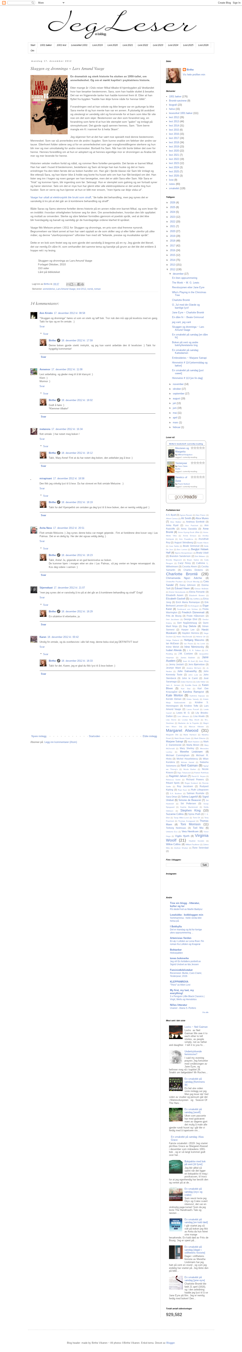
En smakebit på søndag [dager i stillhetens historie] (195, 1249)
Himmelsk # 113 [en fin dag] (187, 378)
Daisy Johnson (188, 585)
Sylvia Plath (194, 814)
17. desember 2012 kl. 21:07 (69, 587)
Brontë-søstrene (178, 100)
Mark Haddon (194, 742)
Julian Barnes (187, 682)
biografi (173, 104)
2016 (173, 250)
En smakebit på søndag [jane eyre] (195, 1279)
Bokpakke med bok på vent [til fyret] (195, 1163)
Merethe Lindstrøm (191, 751)
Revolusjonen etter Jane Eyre (188, 287)
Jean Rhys (204, 661)
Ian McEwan (172, 643)
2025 (173, 207)
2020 (173, 231)
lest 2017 (174, 138)
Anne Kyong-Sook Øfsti (188, 532)
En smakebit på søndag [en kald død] (196, 1221)
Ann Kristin (46, 313)
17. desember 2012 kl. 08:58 (69, 313)
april (175, 417)
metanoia (45, 429)
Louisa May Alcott (190, 720)
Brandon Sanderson (180, 556)
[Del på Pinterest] (82, 284)
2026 (173, 202)
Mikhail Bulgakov (185, 455)
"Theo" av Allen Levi (180, 984)
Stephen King (190, 810)
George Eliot (190, 619)
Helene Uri (200, 637)
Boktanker (176, 949)
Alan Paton (201, 515)
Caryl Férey (184, 563)
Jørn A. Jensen (173, 685)
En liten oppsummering (184, 277)
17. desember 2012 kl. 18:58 (68, 478)
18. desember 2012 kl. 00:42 (63, 637)
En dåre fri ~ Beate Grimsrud (188, 317)
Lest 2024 (173, 45)
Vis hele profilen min (194, 74)
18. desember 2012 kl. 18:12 (77, 452)
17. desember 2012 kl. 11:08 (66, 369)
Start (32, 45)
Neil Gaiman (189, 765)
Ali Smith (186, 518)
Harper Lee (188, 629)
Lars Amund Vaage (66, 289)
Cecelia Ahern (189, 566)
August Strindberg (183, 542)
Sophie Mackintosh (189, 807)
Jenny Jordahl (176, 664)
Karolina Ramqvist (193, 691)
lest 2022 (174, 159)
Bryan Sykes (193, 560)
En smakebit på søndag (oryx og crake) (193, 1191)
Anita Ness (46, 528)
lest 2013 (174, 121)
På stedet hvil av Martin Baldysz (186, 909)
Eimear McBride (201, 589)
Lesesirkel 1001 (79, 45)
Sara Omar (171, 796)
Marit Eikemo (200, 738)
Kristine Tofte (191, 706)
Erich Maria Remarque (188, 602)
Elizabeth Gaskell (175, 598)
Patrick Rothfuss (201, 773)
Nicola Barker (189, 769)
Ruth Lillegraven (200, 789)
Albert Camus (172, 518)
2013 (173, 264)
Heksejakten (176, 953)
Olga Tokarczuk (184, 773)
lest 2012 (81, 289)
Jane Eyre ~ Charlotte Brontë (188, 312)
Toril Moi (198, 827)
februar (177, 427)
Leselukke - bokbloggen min (186, 914)
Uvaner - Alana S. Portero (183, 1008)
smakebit (174, 188)
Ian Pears (188, 644)
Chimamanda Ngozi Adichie (184, 578)
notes (172, 184)
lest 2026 (174, 175)
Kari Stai (185, 689)
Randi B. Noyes (199, 776)
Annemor (45, 369)
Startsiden (94, 736)
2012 (173, 269)
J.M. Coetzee (185, 653)
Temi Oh (196, 818)
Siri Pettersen (188, 803)
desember (178, 273)
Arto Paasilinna (186, 539)
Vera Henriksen (190, 831)
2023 (173, 216)
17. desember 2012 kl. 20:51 (68, 528)
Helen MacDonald (184, 637)
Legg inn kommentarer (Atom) (60, 742)
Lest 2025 (188, 45)
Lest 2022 (143, 45)
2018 (173, 240)
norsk (90, 289)
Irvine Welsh (172, 647)
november (178, 384)
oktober (177, 388)
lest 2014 (174, 125)
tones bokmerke (179, 958)
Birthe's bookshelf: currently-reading (186, 444)
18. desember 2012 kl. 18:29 (77, 611)
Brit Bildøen (200, 556)
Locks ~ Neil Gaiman (196, 1026)
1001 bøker (46, 45)
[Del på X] (75, 284)
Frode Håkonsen (195, 616)
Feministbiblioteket (181, 970)
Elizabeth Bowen (197, 595)
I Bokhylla (176, 926)
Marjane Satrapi (174, 741)
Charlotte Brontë (181, 300)
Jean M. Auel (189, 661)
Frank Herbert (184, 484)
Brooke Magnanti (174, 560)
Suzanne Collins (175, 814)
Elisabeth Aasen (175, 595)
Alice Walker (175, 522)
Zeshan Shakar (181, 848)
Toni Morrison (190, 824)
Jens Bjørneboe (196, 664)
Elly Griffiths (195, 599)
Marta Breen (192, 745)
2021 (173, 226)
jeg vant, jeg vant (181, 322)
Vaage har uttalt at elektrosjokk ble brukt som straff (60, 197)
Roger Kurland (191, 783)
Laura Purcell (193, 709)
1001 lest (61, 45)
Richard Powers (195, 779)
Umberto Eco (172, 832)
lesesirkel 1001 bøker (180, 113)
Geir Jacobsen (172, 619)
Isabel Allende (174, 650)
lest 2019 (174, 146)
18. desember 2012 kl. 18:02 (77, 400)
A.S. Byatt (171, 515)
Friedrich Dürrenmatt (193, 612)
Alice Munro (202, 518)
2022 (173, 221)
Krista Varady (193, 699)
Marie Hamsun (190, 735)
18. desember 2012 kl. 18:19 (77, 502)
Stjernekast (46, 587)
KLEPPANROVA (179, 981)
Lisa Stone (171, 720)
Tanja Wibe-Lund (181, 818)
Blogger (170, 1342)
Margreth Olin (172, 735)
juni (175, 408)
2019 (173, 236)
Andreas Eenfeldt (195, 521)
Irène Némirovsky (194, 646)
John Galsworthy (187, 671)
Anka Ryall (172, 525)
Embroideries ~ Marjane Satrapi (189, 357)
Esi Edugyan (193, 606)
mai (175, 412)
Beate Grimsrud (191, 546)
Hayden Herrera (190, 633)
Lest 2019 (97, 45)
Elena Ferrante (197, 592)
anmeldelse (49, 289)
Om (32, 50)
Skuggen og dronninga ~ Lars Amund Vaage (188, 328)
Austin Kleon (203, 543)
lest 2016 (174, 133)
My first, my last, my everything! (182, 992)
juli (175, 403)
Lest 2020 (113, 45)
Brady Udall (202, 552)
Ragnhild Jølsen (178, 776)
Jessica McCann (193, 668)
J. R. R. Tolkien (194, 650)
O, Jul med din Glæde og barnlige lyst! (186, 306)
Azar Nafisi (174, 546)
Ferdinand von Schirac (187, 609)
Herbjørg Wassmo (194, 640)
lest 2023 (174, 163)
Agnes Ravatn (186, 515)
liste (171, 179)
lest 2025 (174, 171)
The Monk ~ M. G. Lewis (185, 282)
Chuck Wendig (193, 582)
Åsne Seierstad (200, 847)
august (177, 398)
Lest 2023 (158, 45)
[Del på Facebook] (79, 284)
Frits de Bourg (174, 616)
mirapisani (46, 478)
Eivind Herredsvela (177, 592)
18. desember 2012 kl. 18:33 (77, 660)
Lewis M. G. (183, 713)
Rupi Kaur (182, 790)
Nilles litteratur (178, 1005)
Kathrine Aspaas (197, 696)
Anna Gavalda (189, 528)
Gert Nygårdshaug (187, 623)
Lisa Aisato (199, 716)
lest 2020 (174, 150)
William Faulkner (192, 844)
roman (97, 289)
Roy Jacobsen (185, 786)
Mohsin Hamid (187, 762)
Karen (43, 637)
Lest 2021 (128, 45)
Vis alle (205, 1012)
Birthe (52, 340)
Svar (42, 326)
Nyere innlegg (38, 736)
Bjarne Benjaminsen (184, 553)
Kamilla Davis (191, 685)
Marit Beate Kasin (182, 738)
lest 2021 (174, 154)
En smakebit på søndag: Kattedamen (185, 352)
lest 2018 (174, 142)
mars (176, 422)
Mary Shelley (187, 748)
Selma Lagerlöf (189, 796)
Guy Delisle (189, 626)
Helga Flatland (172, 640)
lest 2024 (174, 167)
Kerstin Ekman (174, 699)
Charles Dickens (193, 570)
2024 (173, 212)
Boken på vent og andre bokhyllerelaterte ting (185, 344)
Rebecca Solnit (173, 780)
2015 (173, 255)
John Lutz (193, 675)
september (179, 393)
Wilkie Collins (173, 844)
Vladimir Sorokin (196, 841)
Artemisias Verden (180, 938)
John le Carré (190, 678)
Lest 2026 (203, 45)
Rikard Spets (173, 783)
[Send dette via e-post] (68, 284)
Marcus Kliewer (196, 727)
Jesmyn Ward (173, 668)
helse (172, 109)
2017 (173, 245)
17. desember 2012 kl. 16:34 (67, 429)
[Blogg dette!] (72, 284)
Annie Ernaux (189, 536)
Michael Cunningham (177, 755)
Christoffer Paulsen (174, 582)
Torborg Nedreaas (176, 828)
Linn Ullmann (183, 716)
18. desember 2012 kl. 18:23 (77, 555)
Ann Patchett (191, 525)
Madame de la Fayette (188, 723)
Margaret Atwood (182, 730)
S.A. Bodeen (176, 793)
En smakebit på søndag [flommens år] (195, 1081)
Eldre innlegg (150, 736)
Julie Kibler (201, 682)
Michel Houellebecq (187, 758)
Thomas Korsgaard (186, 821)
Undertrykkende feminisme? (193, 1053)
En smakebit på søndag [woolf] (193, 1111)
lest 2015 (174, 129)
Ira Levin (201, 644)
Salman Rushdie (195, 793)
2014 (173, 260)
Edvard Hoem (182, 588)
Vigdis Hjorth (182, 836)
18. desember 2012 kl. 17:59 (77, 340)
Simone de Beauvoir (189, 800)
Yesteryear (181, 463)
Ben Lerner (182, 549)
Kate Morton (174, 695)
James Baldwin (188, 658)
